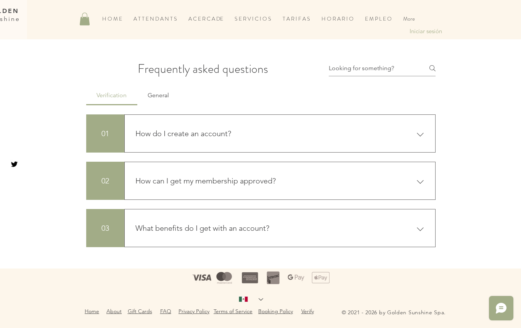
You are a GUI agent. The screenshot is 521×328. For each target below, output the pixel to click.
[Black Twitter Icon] (14, 164)
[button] (84, 19)
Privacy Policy (193, 311)
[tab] (111, 95)
